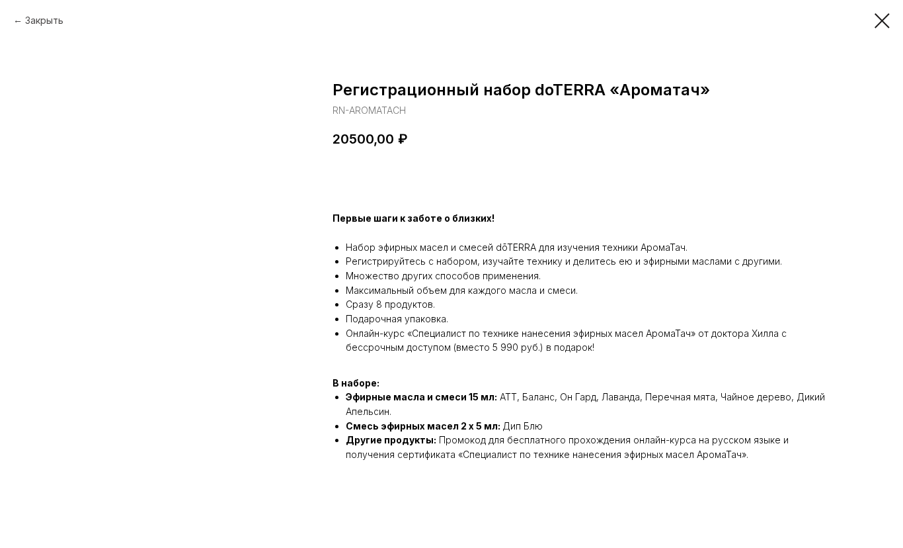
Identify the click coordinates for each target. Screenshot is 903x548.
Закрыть (44, 20)
